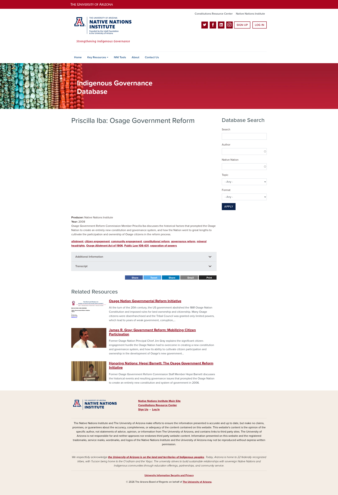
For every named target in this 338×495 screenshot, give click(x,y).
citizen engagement (97, 241)
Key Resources (96, 57)
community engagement (126, 241)
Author (226, 144)
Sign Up (242, 25)
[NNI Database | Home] (102, 30)
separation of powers (163, 245)
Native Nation (230, 160)
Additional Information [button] (89, 256)
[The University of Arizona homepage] (95, 4)
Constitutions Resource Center (214, 13)
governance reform (183, 241)
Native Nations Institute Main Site (159, 401)
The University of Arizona (197, 481)
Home (78, 57)
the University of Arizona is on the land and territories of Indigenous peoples (156, 457)
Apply (228, 206)
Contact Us (152, 57)
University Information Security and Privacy (169, 475)
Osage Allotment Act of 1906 (104, 245)
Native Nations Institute (250, 13)
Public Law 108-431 (136, 245)
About (135, 57)
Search (226, 129)
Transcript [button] (81, 266)
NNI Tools (120, 57)
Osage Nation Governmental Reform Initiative (145, 301)
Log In (259, 25)
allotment (77, 241)
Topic (225, 175)
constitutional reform (156, 241)
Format (226, 190)
